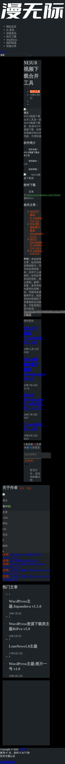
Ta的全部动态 (10, 579)
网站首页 (11, 26)
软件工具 (35, 91)
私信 (29, 488)
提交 (27, 464)
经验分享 (11, 46)
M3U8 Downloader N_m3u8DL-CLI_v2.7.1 (36, 243)
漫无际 (22, 749)
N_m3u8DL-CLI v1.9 (36, 252)
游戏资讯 (11, 33)
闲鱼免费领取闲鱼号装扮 (20, 560)
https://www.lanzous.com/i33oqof (43, 195)
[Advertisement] (32, 712)
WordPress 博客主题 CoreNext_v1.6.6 (26, 576)
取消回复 (29, 461)
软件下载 (11, 36)
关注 (22, 488)
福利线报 (11, 42)
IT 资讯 (10, 29)
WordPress (11, 39)
